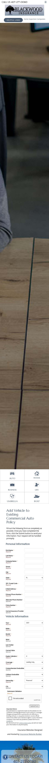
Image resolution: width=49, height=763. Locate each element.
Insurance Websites (25, 730)
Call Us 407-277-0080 (14, 2)
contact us (9, 721)
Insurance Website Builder (31, 734)
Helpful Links (13, 20)
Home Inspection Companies (34, 19)
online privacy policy (25, 723)
